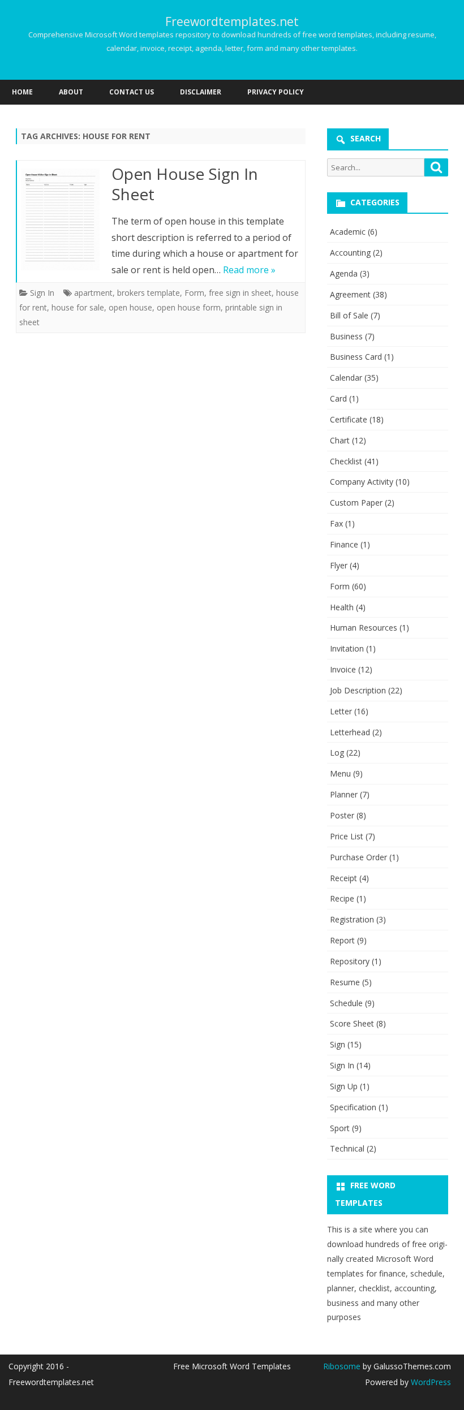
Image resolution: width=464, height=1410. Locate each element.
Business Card (356, 356)
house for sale (77, 307)
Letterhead (350, 732)
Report (342, 940)
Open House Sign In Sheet (184, 184)
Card (338, 398)
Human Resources (363, 627)
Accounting (350, 252)
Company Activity (361, 481)
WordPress (430, 1382)
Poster (342, 815)
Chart (340, 440)
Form (194, 292)
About (71, 92)
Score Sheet (352, 1023)
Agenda (344, 273)
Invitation (347, 648)
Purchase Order (358, 857)
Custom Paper (356, 502)
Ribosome (341, 1366)
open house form (189, 307)
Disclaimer (200, 92)
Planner (344, 794)
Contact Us (131, 92)
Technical (347, 1148)
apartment (93, 292)
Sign (337, 1044)
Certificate (348, 419)
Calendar (346, 377)
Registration (352, 919)
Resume (345, 982)
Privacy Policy (275, 92)
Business (346, 336)
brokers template (148, 292)
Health (342, 607)
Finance (344, 544)
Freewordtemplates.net (232, 22)
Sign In (42, 292)
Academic (348, 231)
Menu (340, 773)
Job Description (358, 690)
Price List (346, 836)
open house (130, 307)
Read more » (249, 270)
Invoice (343, 669)
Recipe (342, 898)
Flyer (338, 565)
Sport (340, 1128)
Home (22, 92)
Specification (353, 1107)
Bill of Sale (349, 315)
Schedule (346, 1003)
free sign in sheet (240, 292)
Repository (350, 961)
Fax (336, 523)
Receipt (343, 878)
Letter (341, 711)
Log (337, 752)
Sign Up (344, 1086)
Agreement (350, 294)
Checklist (346, 461)
